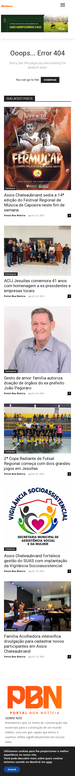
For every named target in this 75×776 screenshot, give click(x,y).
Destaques (10, 274)
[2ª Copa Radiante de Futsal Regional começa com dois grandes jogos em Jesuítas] (37, 429)
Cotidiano (10, 188)
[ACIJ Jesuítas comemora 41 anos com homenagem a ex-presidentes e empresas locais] (37, 251)
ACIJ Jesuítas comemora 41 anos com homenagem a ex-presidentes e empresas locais (37, 285)
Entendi (12, 769)
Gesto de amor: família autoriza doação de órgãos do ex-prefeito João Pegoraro (34, 383)
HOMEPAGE (50, 80)
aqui (49, 762)
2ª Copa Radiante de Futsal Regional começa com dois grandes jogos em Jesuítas (37, 463)
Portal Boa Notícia (14, 215)
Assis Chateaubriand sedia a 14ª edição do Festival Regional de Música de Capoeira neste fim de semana (34, 202)
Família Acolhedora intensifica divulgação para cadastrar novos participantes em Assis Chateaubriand (34, 644)
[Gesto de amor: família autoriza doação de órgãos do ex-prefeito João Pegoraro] (37, 339)
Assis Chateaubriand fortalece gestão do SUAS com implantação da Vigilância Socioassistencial (35, 560)
